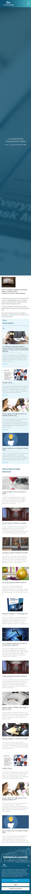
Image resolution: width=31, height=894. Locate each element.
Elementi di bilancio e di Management (15, 613)
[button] (28, 865)
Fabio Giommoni (14, 298)
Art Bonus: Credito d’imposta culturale (15, 553)
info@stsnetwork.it (14, 315)
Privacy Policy (18, 892)
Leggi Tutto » (5, 363)
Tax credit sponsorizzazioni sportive (14, 582)
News (15, 291)
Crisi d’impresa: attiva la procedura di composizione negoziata (14, 644)
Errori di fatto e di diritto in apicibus (14, 523)
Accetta (15, 880)
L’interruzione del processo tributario (14, 676)
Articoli (4, 289)
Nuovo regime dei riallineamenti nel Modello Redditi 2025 (14, 414)
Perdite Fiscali (7, 382)
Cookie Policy (12, 892)
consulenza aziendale (13, 289)
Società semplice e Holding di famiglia (15, 738)
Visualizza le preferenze (15, 888)
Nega (15, 884)
